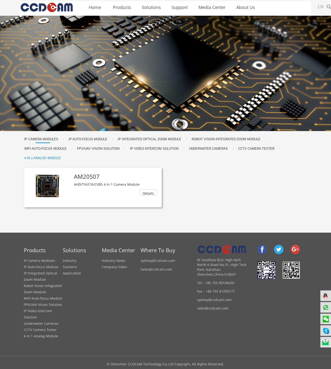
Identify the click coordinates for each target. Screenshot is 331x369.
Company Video (114, 267)
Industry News (113, 260)
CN (321, 6)
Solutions (151, 7)
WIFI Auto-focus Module (45, 148)
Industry (69, 260)
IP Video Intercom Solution (154, 148)
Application (72, 273)
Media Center (212, 7)
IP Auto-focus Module (88, 139)
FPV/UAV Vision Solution (98, 148)
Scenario (70, 267)
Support (180, 7)
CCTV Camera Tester (256, 148)
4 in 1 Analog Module (42, 158)
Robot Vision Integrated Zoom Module (226, 139)
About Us (245, 7)
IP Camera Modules (41, 139)
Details (148, 193)
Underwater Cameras (208, 148)
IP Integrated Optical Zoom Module (149, 139)
